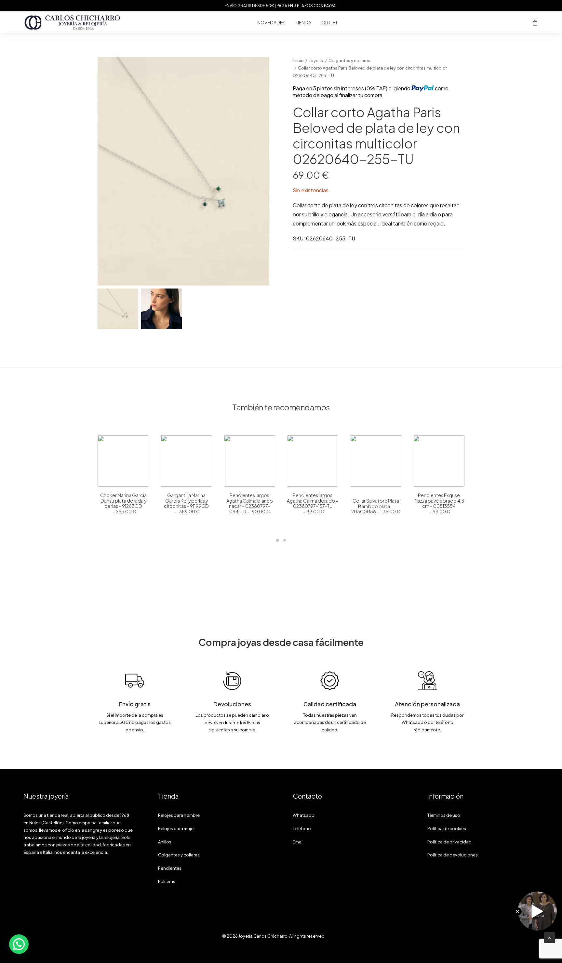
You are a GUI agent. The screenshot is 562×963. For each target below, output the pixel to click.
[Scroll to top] (549, 936)
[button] (123, 461)
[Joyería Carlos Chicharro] (72, 22)
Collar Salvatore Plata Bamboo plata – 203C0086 (375, 506)
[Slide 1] (118, 309)
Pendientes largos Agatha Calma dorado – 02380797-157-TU (312, 503)
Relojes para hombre (179, 815)
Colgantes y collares (349, 60)
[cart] (535, 22)
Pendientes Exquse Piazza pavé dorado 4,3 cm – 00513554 (438, 503)
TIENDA (303, 22)
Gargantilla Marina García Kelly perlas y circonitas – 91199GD (186, 503)
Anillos (164, 841)
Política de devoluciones (452, 854)
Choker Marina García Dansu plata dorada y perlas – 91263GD (123, 503)
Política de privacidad (449, 841)
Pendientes (169, 868)
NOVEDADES (271, 22)
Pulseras (166, 881)
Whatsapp (303, 815)
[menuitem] (271, 22)
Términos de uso (443, 815)
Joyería (316, 60)
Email (298, 841)
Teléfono (302, 828)
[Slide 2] (161, 309)
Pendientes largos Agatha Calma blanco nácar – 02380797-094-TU (249, 503)
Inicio (298, 60)
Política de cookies (446, 828)
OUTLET (329, 22)
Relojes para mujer (176, 828)
